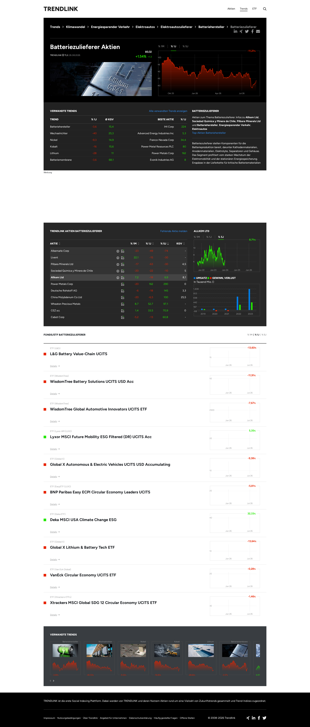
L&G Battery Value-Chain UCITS (78, 353)
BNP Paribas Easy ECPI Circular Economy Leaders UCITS (100, 492)
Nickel (53, 139)
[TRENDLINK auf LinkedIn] (253, 718)
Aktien (231, 8)
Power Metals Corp (163, 153)
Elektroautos (145, 27)
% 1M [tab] (161, 46)
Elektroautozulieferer (176, 27)
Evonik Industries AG (162, 159)
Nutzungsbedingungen (69, 718)
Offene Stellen (187, 718)
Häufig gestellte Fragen (166, 718)
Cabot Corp (57, 317)
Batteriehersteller (211, 27)
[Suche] (264, 9)
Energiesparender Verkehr (110, 27)
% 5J (264, 334)
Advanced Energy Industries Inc (156, 133)
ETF (254, 8)
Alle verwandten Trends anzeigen (168, 111)
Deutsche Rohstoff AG (64, 290)
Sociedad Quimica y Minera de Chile (72, 270)
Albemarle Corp (60, 250)
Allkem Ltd (57, 277)
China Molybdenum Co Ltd (66, 297)
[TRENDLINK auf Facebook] (259, 718)
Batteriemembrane (61, 159)
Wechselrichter (58, 133)
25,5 (183, 297)
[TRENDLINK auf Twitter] (264, 718)
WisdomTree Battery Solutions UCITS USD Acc (92, 381)
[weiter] (53, 680)
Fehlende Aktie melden (173, 231)
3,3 (184, 290)
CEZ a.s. (55, 310)
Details (53, 366)
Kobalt (53, 146)
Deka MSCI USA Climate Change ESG (83, 519)
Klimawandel (75, 27)
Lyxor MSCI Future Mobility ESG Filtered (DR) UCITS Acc (101, 436)
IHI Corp (169, 126)
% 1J (257, 334)
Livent (54, 257)
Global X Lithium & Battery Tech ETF (82, 547)
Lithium (54, 153)
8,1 (184, 277)
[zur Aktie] (122, 251)
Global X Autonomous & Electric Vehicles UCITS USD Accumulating (110, 464)
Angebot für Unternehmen (113, 718)
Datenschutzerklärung (140, 718)
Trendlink (61, 9)
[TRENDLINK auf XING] (248, 718)
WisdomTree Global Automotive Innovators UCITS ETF (98, 409)
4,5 (184, 264)
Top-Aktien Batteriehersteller (209, 132)
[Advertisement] (155, 197)
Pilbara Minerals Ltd (62, 264)
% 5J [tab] (185, 46)
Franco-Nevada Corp (162, 139)
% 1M (250, 334)
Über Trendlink (90, 718)
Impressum (49, 718)
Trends (244, 9)
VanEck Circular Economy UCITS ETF (83, 575)
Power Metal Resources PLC (157, 146)
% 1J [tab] (173, 46)
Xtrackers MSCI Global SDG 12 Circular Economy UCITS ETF (103, 602)
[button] (235, 31)
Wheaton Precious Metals (65, 303)
